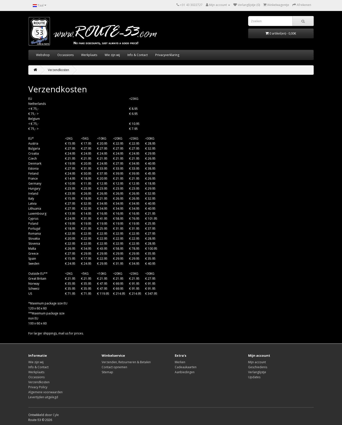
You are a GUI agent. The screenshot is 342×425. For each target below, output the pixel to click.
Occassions (65, 55)
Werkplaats (89, 55)
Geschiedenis (257, 367)
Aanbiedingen (185, 372)
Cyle (56, 415)
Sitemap (107, 372)
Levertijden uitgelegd (43, 397)
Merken (180, 362)
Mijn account (257, 362)
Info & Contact (137, 55)
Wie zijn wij (112, 55)
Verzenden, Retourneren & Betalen (126, 362)
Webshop (43, 55)
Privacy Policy (37, 387)
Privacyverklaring (167, 55)
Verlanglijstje (257, 372)
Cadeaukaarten (186, 367)
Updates (254, 377)
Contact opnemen (114, 367)
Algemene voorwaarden (45, 392)
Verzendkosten (58, 70)
